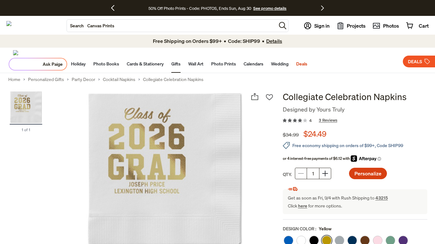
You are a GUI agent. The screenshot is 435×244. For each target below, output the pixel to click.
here (302, 206)
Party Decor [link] (83, 79)
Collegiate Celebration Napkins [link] (173, 79)
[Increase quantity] (325, 173)
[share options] (254, 96)
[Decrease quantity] (301, 173)
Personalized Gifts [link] (46, 79)
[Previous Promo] (115, 8)
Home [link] (14, 79)
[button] (282, 25)
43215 (381, 198)
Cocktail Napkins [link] (119, 79)
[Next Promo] (322, 7)
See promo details (269, 8)
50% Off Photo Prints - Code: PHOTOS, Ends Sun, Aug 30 (199, 8)
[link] (355, 121)
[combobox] (172, 26)
